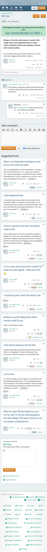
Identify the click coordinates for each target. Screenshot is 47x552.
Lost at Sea (8, 374)
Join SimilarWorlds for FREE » (23, 33)
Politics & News (13, 532)
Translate (31, 67)
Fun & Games (12, 523)
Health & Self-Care (35, 545)
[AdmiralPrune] (5, 330)
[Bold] (21, 130)
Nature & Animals (36, 540)
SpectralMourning (14, 250)
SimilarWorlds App (18, 497)
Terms (42, 500)
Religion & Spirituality (14, 540)
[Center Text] (34, 130)
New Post (10, 470)
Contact (31, 497)
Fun (41, 505)
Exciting (20, 505)
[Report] (44, 84)
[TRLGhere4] (5, 214)
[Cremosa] (5, 429)
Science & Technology (35, 536)
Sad (18, 514)
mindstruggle (13, 279)
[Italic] (26, 130)
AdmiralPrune (13, 329)
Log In (34, 8)
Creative (31, 505)
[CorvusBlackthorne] (5, 86)
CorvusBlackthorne (15, 84)
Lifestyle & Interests (15, 527)
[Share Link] (28, 187)
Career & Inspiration (35, 519)
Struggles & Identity (6, 13)
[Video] (8, 130)
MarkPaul (12, 60)
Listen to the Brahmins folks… (13, 325)
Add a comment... (10, 125)
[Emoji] (12, 130)
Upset (29, 510)
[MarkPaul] (5, 61)
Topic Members (11, 480)
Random (8, 510)
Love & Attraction (35, 532)
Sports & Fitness (13, 545)
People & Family (13, 519)
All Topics (24, 549)
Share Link (39, 67)
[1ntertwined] (5, 184)
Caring (8, 514)
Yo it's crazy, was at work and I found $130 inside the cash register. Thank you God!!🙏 (22, 270)
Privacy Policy (31, 500)
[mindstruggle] (5, 280)
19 (35, 280)
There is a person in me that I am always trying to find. (21, 228)
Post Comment (8, 148)
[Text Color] (17, 130)
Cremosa (12, 427)
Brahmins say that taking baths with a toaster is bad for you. (20, 319)
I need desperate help (13, 195)
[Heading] (39, 130)
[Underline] (30, 130)
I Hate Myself (39, 259)
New (6, 80)
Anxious (19, 510)
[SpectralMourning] (5, 252)
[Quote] (43, 130)
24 (34, 284)
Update (40, 514)
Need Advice (39, 187)
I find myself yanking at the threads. (19, 345)
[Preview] (18, 148)
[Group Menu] (43, 16)
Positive (8, 505)
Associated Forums (12, 476)
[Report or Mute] (43, 39)
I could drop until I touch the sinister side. (22, 295)
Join (36, 16)
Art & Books (36, 527)
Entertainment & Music (33, 523)
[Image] (3, 130)
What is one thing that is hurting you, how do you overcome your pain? (21, 163)
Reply (33, 95)
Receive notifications (32, 148)
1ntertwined (12, 183)
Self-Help (5, 16)
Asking (28, 514)
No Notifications (14, 21)
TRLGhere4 (12, 213)
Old (10, 80)
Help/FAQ (41, 497)
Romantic (40, 510)
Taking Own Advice (38, 337)
